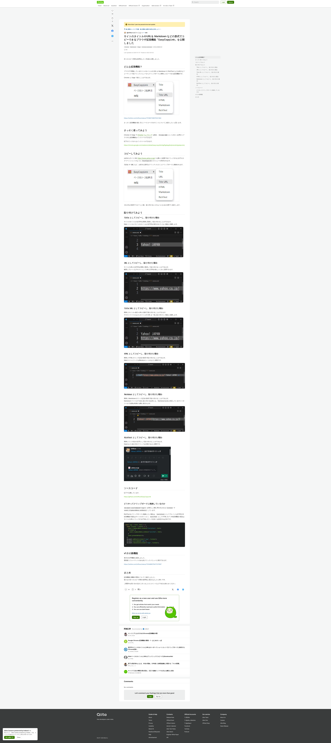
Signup (231, 2)
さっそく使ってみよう (201, 59)
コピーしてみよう (200, 62)
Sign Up (158, 696)
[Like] (112, 11)
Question (114, 5)
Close (18, 737)
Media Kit (151, 729)
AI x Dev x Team (168, 5)
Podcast (186, 731)
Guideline (151, 726)
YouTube (186, 729)
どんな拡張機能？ (200, 57)
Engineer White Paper (173, 734)
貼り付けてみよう (200, 64)
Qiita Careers (156, 5)
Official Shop (206, 723)
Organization (146, 5)
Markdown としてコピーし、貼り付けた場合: (208, 80)
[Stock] (112, 18)
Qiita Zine (205, 720)
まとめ (197, 97)
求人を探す (9, 737)
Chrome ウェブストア (145, 135)
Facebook (187, 726)
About (150, 717)
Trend (99, 5)
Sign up (135, 617)
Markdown (133, 47)
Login (223, 2)
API (167, 737)
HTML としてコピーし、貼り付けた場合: (208, 76)
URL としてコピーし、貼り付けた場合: (207, 69)
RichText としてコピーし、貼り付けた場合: (208, 84)
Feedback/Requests (154, 731)
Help (150, 734)
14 (112, 14)
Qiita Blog (223, 723)
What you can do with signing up (141, 613)
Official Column (134, 5)
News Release (224, 726)
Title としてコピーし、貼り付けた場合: (207, 67)
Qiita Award (170, 731)
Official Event (123, 5)
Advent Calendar (171, 726)
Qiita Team (205, 717)
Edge (139, 47)
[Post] (112, 26)
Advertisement (153, 737)
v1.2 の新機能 (199, 94)
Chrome (126, 47)
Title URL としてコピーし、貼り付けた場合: (208, 73)
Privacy (151, 723)
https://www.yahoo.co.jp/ (146, 158)
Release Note (170, 717)
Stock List (106, 5)
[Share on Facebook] (112, 31)
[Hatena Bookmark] (112, 36)
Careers (222, 720)
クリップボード (157, 47)
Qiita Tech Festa (171, 729)
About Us (222, 717)
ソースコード (199, 87)
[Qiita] (100, 2)
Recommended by (137, 629)
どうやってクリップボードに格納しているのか (208, 91)
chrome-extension (147, 47)
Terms (150, 720)
